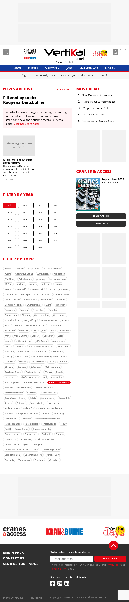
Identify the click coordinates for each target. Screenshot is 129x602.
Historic (65, 320)
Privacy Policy (114, 564)
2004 (55, 240)
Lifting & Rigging (24, 341)
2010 (24, 233)
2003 (9, 247)
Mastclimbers (24, 351)
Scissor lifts (64, 397)
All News (63, 89)
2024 (55, 205)
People (59, 372)
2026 (24, 205)
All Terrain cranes (52, 268)
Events (33, 68)
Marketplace (88, 68)
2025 (39, 205)
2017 (39, 219)
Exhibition (60, 304)
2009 (39, 233)
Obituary (63, 361)
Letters (8, 341)
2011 (9, 233)
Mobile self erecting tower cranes (49, 356)
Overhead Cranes (13, 372)
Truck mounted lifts (44, 439)
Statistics (9, 413)
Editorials (60, 299)
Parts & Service (33, 372)
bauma (58, 284)
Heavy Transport (49, 320)
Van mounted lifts (33, 454)
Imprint (36, 597)
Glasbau (26, 315)
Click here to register (26, 124)
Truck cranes (25, 439)
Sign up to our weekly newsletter (42, 75)
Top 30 (8, 429)
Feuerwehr (10, 310)
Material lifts (42, 351)
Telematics (25, 418)
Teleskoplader (31, 423)
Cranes (45, 294)
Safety (33, 397)
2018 (24, 219)
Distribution (46, 299)
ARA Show (9, 278)
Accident (19, 268)
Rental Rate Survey (14, 392)
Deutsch (69, 62)
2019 (9, 219)
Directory (52, 68)
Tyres (25, 444)
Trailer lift (46, 434)
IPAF (35, 330)
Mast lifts (9, 351)
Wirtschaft (54, 460)
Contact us (13, 558)
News (17, 68)
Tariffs (46, 413)
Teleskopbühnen (12, 423)
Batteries (45, 284)
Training (60, 434)
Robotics (31, 392)
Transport (9, 439)
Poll (45, 377)
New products (37, 361)
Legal (60, 335)
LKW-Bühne (41, 341)
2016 (55, 219)
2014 (24, 226)
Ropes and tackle (48, 392)
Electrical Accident (13, 304)
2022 (24, 212)
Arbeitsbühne (25, 278)
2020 (55, 212)
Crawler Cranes (12, 299)
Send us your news (21, 564)
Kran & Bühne (20, 335)
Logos (7, 346)
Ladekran (48, 335)
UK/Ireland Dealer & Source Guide (21, 449)
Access (8, 268)
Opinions (21, 366)
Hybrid (18, 325)
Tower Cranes (21, 429)
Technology (58, 413)
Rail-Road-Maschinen (34, 382)
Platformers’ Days (30, 377)
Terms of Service (59, 568)
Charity (51, 289)
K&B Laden (64, 330)
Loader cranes (58, 341)
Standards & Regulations (50, 408)
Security (8, 403)
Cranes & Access (61, 294)
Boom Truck (37, 289)
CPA (36, 294)
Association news (57, 278)
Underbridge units (51, 449)
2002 (24, 247)
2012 (55, 226)
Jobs (69, 68)
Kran (7, 335)
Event (48, 304)
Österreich (36, 366)
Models (22, 361)
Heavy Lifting (29, 320)
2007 (9, 240)
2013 (39, 226)
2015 (9, 226)
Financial (24, 310)
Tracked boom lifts (42, 429)
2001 (39, 247)
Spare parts (53, 403)
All (9, 205)
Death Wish (29, 299)
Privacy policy (13, 597)
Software (21, 403)
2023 (9, 212)
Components (11, 294)
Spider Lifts (28, 408)
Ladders (35, 335)
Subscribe (110, 558)
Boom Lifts (22, 289)
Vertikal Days (53, 454)
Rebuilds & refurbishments (18, 387)
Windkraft (40, 460)
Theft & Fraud (49, 423)
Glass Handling (41, 315)
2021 (39, 212)
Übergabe (37, 444)
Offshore (9, 366)
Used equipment (12, 454)
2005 (39, 240)
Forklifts (52, 310)
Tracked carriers (12, 434)
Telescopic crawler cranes (47, 418)
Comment (64, 289)
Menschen (58, 351)
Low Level (19, 346)
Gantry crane (11, 315)
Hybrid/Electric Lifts (36, 325)
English (59, 62)
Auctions (21, 284)
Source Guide (36, 403)
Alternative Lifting (24, 273)
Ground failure (12, 320)
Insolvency (10, 330)
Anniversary (43, 273)
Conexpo (25, 294)
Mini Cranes (22, 356)
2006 (24, 240)
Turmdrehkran (12, 444)
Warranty (9, 460)
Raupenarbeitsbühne (59, 382)
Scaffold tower (47, 397)
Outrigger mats (52, 366)
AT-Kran (8, 284)
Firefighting (38, 310)
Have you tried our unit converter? (86, 75)
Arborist (40, 278)
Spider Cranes (11, 408)
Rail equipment (12, 382)
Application (59, 273)
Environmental (34, 304)
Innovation (55, 325)
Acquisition (33, 268)
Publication (56, 377)
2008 (55, 233)
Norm (51, 361)
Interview (23, 330)
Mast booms (63, 346)
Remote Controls (43, 387)
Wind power (24, 460)
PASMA (48, 372)
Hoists (8, 325)
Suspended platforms (28, 413)
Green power (59, 315)
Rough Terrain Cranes (15, 397)
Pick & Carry (11, 377)
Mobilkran (10, 361)
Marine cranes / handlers (41, 346)
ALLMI (8, 273)
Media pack (101, 223)
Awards (33, 284)
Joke (52, 330)
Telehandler (10, 418)
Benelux (8, 289)
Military (8, 356)
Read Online (101, 216)
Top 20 (63, 423)
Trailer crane (31, 434)
